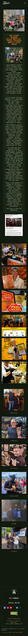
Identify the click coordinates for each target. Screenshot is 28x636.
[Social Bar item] (5, 608)
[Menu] (24, 3)
